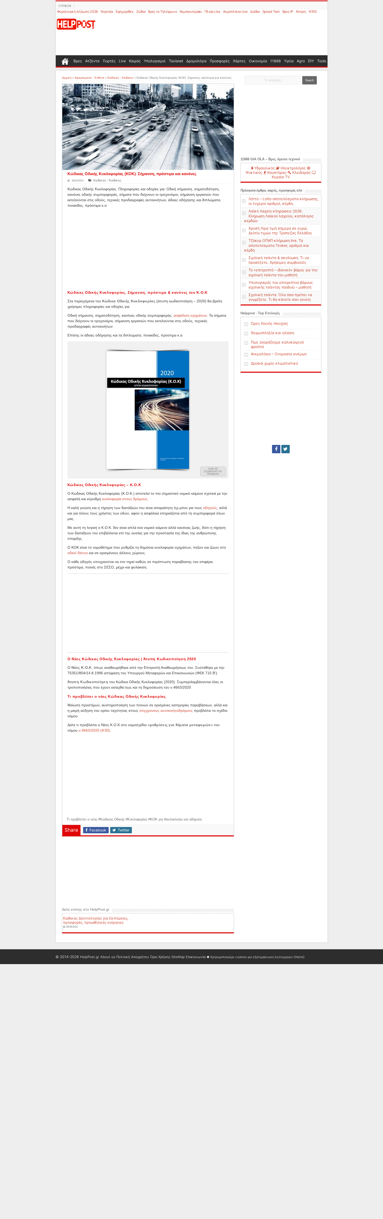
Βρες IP (287, 11)
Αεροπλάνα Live (235, 11)
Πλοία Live (212, 11)
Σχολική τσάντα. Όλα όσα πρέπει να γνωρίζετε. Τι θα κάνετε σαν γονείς (280, 297)
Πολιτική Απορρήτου (132, 957)
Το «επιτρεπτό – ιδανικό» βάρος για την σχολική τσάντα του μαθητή (283, 272)
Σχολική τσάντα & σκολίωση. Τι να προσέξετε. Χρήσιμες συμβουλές (279, 260)
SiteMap (178, 957)
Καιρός (135, 61)
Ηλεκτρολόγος (293, 168)
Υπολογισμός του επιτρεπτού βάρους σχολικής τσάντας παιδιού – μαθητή (281, 284)
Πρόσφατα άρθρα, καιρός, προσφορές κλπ (271, 190)
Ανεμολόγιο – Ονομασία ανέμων (279, 354)
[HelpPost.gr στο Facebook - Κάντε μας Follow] (276, 449)
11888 (275, 61)
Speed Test (271, 11)
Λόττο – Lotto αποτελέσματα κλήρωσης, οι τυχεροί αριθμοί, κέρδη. (284, 201)
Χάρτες (239, 61)
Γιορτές (109, 61)
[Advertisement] (217, 34)
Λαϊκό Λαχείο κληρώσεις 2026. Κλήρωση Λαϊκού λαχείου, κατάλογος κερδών (279, 216)
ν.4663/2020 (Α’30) (94, 730)
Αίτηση (301, 11)
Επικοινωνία (196, 957)
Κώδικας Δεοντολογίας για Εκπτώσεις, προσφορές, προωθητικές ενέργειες (95, 920)
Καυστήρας (276, 172)
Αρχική (66, 77)
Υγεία (289, 61)
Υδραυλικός (264, 168)
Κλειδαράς (301, 172)
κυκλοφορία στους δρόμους (124, 499)
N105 (313, 11)
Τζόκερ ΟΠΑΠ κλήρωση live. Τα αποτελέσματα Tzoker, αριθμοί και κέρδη (276, 245)
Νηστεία (107, 11)
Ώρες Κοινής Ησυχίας (269, 323)
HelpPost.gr (89, 957)
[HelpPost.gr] (76, 23)
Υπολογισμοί (154, 61)
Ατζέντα (92, 61)
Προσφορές (220, 61)
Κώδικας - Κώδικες (120, 77)
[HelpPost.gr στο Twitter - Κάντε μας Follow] (285, 449)
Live (122, 61)
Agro (301, 61)
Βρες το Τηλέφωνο (162, 11)
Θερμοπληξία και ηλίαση (272, 332)
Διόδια (255, 11)
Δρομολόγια (196, 61)
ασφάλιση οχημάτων (190, 315)
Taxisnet (176, 61)
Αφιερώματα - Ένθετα (89, 77)
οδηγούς (210, 508)
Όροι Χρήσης (160, 957)
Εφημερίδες (125, 11)
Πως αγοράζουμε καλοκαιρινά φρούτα (277, 344)
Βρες (77, 61)
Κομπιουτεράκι (191, 11)
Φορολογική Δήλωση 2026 (77, 11)
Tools (321, 61)
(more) (299, 957)
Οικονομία (258, 61)
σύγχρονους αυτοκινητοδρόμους (166, 710)
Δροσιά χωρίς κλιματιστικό (274, 363)
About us (107, 957)
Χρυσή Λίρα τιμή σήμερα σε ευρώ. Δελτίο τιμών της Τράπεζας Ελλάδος (280, 230)
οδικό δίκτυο (77, 553)
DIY (311, 61)
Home (65, 60)
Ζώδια (141, 11)
